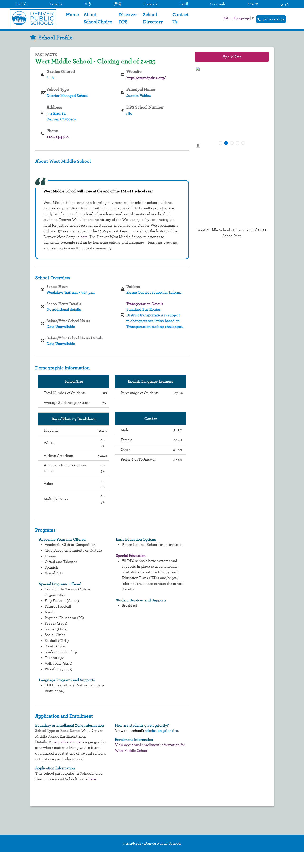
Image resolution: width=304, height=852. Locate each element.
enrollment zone (67, 742)
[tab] (220, 143)
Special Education (131, 555)
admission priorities (161, 731)
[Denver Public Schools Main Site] (32, 18)
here (84, 237)
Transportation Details (144, 304)
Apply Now (232, 57)
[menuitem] (72, 18)
